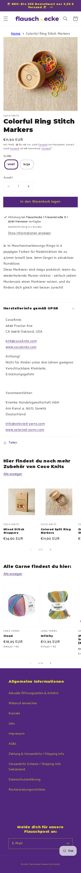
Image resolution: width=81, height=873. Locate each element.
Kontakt (14, 713)
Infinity (47, 635)
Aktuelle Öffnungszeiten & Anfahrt (34, 693)
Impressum (17, 733)
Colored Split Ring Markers (56, 531)
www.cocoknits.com (21, 347)
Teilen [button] (13, 442)
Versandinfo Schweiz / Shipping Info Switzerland (35, 766)
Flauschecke (34, 864)
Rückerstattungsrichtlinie (27, 789)
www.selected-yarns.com (25, 430)
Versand (42, 145)
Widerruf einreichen (23, 703)
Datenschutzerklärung (25, 779)
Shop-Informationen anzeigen (29, 233)
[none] (11, 165)
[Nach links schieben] (31, 550)
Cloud (8, 635)
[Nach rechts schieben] (50, 550)
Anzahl (8, 177)
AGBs (12, 743)
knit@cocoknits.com (21, 341)
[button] (6, 19)
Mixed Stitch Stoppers (13, 531)
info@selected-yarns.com (25, 424)
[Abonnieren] (67, 843)
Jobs (12, 723)
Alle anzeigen (12, 474)
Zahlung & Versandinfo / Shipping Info (36, 754)
